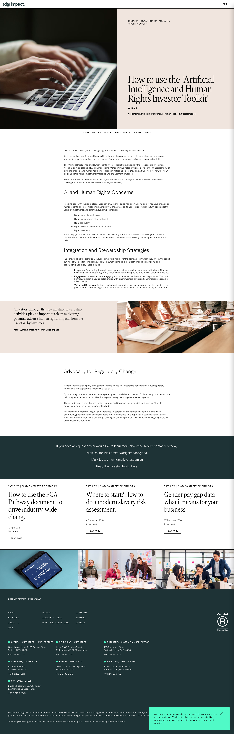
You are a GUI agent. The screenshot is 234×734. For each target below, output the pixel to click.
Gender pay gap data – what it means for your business (191, 502)
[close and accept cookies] (221, 713)
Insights (13, 622)
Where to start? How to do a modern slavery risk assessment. (116, 502)
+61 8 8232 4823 (16, 674)
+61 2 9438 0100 (16, 654)
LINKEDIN (81, 612)
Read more (16, 538)
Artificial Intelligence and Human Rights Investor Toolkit (95, 165)
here (134, 466)
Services (13, 617)
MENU (224, 4)
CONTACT (80, 622)
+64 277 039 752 (112, 674)
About (11, 612)
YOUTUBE (80, 617)
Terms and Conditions (55, 622)
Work (11, 627)
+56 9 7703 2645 (17, 693)
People (46, 612)
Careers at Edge (52, 617)
